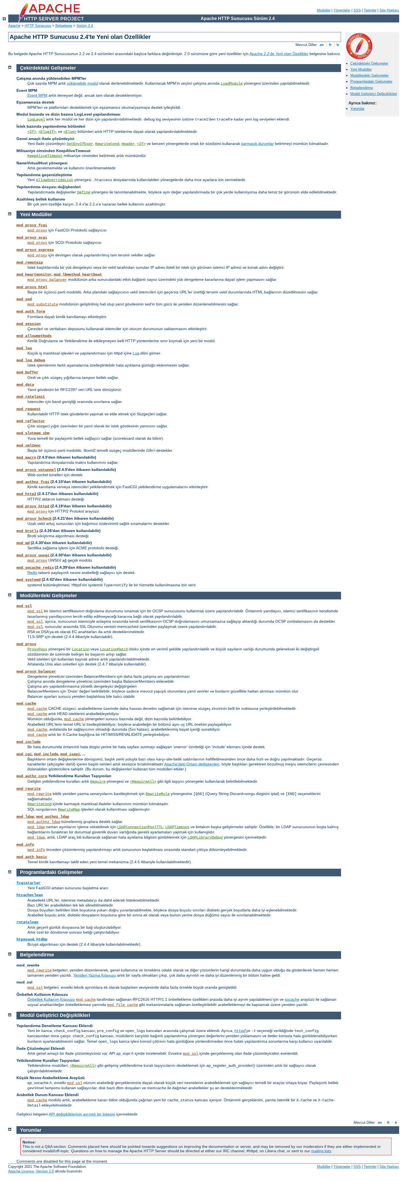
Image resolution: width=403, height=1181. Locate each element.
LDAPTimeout (177, 827)
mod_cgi (24, 754)
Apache (14, 26)
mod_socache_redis (35, 567)
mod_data (25, 384)
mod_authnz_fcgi (32, 482)
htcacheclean (29, 895)
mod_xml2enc (28, 445)
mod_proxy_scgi (31, 237)
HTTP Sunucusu (38, 26)
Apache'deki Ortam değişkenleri (191, 764)
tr (338, 45)
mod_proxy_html (31, 287)
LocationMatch (114, 649)
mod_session (28, 324)
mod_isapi (70, 754)
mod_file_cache (122, 1005)
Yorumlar (357, 109)
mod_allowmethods (34, 336)
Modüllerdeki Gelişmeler (369, 75)
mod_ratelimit (30, 396)
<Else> (69, 132)
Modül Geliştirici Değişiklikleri (373, 94)
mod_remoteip (29, 262)
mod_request (28, 409)
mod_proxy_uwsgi (32, 555)
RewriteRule (158, 794)
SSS (357, 10)
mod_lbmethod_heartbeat (78, 274)
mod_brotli (27, 531)
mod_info (25, 844)
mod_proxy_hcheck (34, 518)
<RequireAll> (143, 781)
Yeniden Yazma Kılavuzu (94, 975)
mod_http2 (26, 494)
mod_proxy (37, 230)
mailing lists (321, 1151)
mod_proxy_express (35, 250)
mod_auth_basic (31, 857)
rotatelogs (27, 922)
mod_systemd (28, 579)
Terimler (370, 10)
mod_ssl (24, 606)
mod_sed (24, 299)
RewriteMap (69, 809)
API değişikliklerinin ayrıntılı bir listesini (82, 1114)
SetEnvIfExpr (80, 144)
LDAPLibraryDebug (205, 837)
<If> (31, 132)
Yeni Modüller (361, 69)
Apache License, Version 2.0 (31, 1171)
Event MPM (37, 95)
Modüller (323, 10)
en (322, 45)
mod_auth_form (30, 311)
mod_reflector (30, 421)
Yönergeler (341, 10)
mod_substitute (42, 304)
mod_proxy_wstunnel (36, 470)
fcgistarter (28, 883)
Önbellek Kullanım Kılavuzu (51, 999)
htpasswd (25, 939)
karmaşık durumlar (257, 143)
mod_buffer (27, 372)
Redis (32, 572)
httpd (239, 1031)
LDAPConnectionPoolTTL (140, 827)
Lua (136, 353)
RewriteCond (107, 144)
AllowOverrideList (54, 180)
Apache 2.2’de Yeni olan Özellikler (278, 54)
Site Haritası (389, 10)
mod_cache (26, 703)
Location (80, 649)
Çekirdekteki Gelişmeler (369, 63)
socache (292, 999)
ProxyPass (37, 649)
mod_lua (24, 348)
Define (83, 192)
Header (128, 144)
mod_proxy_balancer (47, 280)
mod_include (28, 742)
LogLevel (36, 119)
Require (98, 781)
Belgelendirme (361, 88)
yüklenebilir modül (82, 83)
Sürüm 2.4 (84, 26)
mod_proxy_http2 (32, 506)
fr (330, 45)
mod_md (23, 543)
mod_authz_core (31, 776)
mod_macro (26, 457)
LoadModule (232, 83)
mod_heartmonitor (34, 274)
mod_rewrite (28, 789)
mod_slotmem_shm (32, 433)
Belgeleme (63, 26)
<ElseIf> (47, 132)
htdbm (41, 939)
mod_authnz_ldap (52, 816)
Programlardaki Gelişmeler (371, 81)
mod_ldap (25, 816)
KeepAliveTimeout (45, 156)
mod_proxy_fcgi (31, 225)
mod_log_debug (30, 360)
